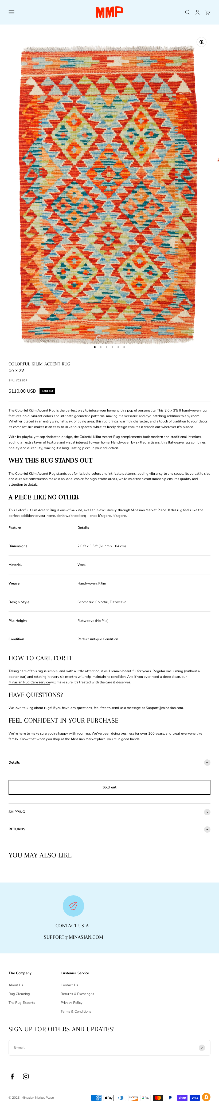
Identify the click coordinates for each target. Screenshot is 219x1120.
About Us (16, 985)
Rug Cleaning (19, 994)
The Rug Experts (22, 1002)
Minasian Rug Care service (29, 682)
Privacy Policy (72, 1002)
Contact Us (69, 985)
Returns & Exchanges (77, 994)
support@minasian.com (73, 937)
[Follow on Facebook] (12, 1076)
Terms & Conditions (76, 1011)
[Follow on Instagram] (25, 1076)
